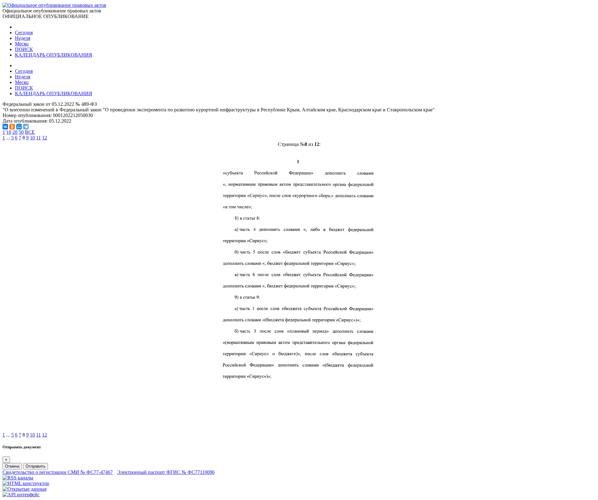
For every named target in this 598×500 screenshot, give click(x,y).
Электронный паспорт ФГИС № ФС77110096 (166, 472)
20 (14, 132)
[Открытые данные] (24, 489)
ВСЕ (30, 132)
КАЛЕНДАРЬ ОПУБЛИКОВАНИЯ (53, 55)
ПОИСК (24, 49)
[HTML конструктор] (25, 483)
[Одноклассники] (12, 126)
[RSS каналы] (17, 477)
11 (38, 137)
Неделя (22, 38)
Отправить (35, 466)
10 (8, 132)
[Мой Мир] (19, 126)
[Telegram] (26, 126)
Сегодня (24, 32)
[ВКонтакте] (5, 126)
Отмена (12, 466)
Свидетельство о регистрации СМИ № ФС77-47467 (57, 472)
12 (44, 137)
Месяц (22, 43)
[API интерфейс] (21, 494)
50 (21, 132)
